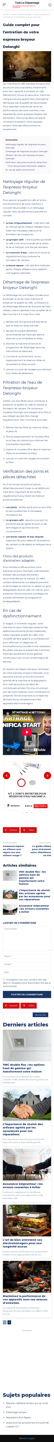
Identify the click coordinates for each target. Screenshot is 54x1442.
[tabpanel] (27, 786)
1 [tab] (22, 812)
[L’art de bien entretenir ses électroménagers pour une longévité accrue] (27, 1220)
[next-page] (9, 1322)
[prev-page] (4, 1322)
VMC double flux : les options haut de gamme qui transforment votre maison (32, 877)
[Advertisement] (27, 1359)
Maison (14, 14)
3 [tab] (31, 812)
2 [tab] (27, 812)
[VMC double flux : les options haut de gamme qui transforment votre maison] (10, 875)
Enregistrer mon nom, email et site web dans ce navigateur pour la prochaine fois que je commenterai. (27, 983)
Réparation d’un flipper (18, 1417)
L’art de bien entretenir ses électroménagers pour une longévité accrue (22, 1243)
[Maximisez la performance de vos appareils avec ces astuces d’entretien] (27, 1277)
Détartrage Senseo (16, 1412)
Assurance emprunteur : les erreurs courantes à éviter (34, 908)
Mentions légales (28, 1438)
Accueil (6, 14)
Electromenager (25, 14)
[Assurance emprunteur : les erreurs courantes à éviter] (10, 909)
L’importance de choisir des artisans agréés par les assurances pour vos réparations (23, 1129)
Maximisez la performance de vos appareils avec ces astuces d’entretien (25, 1300)
